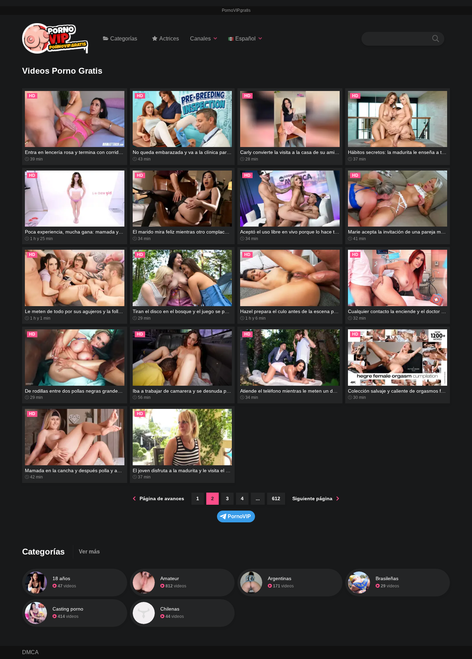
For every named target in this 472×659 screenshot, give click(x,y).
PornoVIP (239, 516)
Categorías (123, 39)
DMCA (30, 652)
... (258, 498)
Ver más (89, 552)
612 (276, 498)
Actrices (169, 39)
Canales (200, 39)
